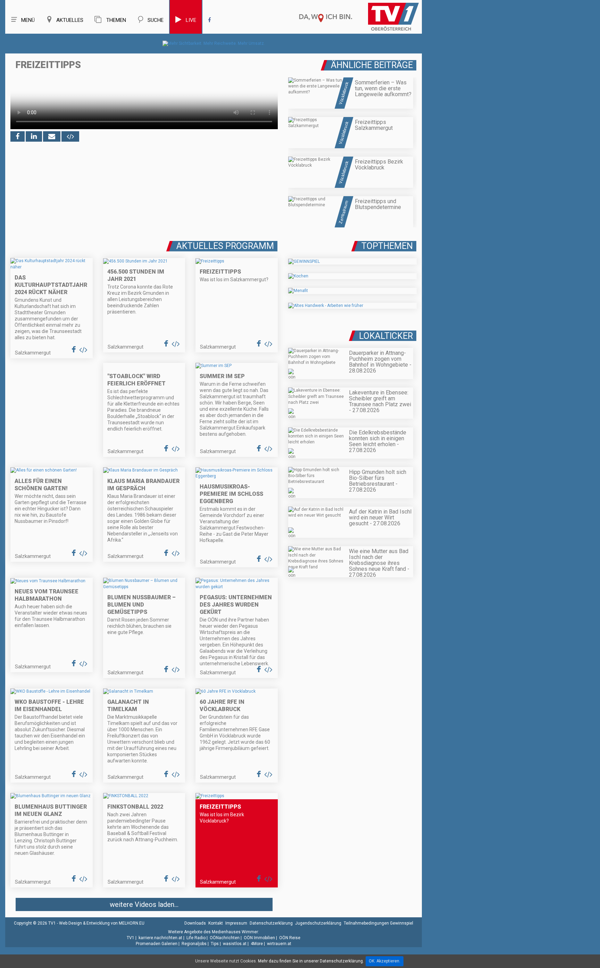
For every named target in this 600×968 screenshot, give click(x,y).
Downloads (195, 923)
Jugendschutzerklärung (318, 923)
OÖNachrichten (225, 937)
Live (191, 20)
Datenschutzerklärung (271, 923)
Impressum (236, 923)
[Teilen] (51, 136)
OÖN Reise (289, 937)
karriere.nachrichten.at (160, 937)
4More (257, 943)
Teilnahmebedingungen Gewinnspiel (378, 923)
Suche (156, 20)
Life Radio (196, 937)
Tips (215, 943)
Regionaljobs (194, 943)
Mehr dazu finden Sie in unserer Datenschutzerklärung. (311, 961)
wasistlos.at (235, 943)
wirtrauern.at (279, 943)
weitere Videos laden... (144, 904)
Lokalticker (386, 336)
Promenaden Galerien (156, 943)
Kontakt (215, 923)
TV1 (130, 937)
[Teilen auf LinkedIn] (34, 136)
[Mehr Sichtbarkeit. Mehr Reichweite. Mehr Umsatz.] (213, 43)
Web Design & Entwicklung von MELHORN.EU (101, 923)
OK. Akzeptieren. (384, 961)
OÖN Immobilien (259, 937)
